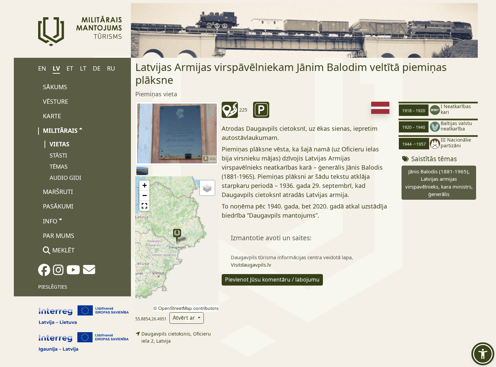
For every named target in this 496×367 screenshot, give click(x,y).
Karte (52, 116)
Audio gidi (65, 177)
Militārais (60, 130)
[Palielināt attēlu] (177, 133)
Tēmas (58, 166)
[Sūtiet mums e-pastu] (89, 272)
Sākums (55, 87)
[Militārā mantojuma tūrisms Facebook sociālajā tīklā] (44, 272)
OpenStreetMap (175, 308)
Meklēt (63, 250)
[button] (177, 236)
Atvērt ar (184, 317)
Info (50, 221)
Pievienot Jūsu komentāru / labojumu (272, 279)
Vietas (59, 144)
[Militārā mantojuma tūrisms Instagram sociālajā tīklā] (58, 272)
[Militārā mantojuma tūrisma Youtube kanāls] (73, 272)
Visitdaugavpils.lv (251, 264)
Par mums (58, 235)
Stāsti (58, 155)
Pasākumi (58, 206)
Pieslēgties (52, 286)
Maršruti (58, 192)
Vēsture (55, 101)
